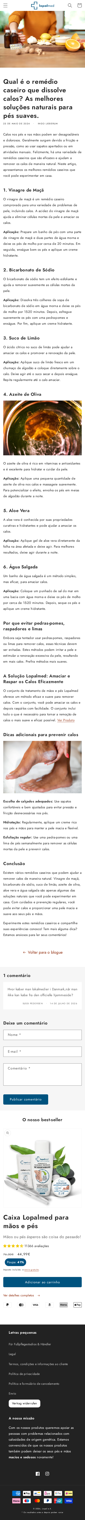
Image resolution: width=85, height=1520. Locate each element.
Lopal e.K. (47, 1508)
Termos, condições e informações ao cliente (38, 1364)
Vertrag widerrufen (24, 1403)
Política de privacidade (24, 1374)
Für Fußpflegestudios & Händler (30, 1344)
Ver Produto (66, 720)
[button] (5, 5)
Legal (12, 1354)
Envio (12, 1393)
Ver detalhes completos (19, 1295)
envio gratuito (31, 1269)
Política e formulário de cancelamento (34, 1383)
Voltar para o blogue (45, 952)
